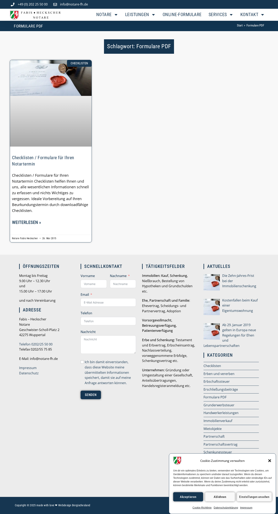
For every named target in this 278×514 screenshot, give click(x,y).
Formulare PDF (255, 25)
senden (91, 395)
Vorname (88, 276)
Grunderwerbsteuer (219, 405)
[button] (270, 461)
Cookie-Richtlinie (202, 507)
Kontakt (249, 14)
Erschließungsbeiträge (221, 389)
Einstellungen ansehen (254, 497)
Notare (104, 14)
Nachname (118, 276)
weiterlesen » (26, 222)
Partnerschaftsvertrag (221, 444)
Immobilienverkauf (218, 421)
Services (218, 14)
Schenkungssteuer (218, 452)
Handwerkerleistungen (221, 413)
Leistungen (137, 14)
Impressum (246, 507)
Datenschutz (29, 373)
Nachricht (88, 332)
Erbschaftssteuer (217, 381)
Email (85, 294)
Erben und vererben (219, 374)
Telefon (86, 313)
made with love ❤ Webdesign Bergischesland (63, 505)
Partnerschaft (214, 436)
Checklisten (212, 366)
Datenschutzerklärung (226, 507)
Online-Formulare (182, 14)
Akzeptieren (188, 497)
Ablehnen (220, 497)
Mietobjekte (213, 428)
